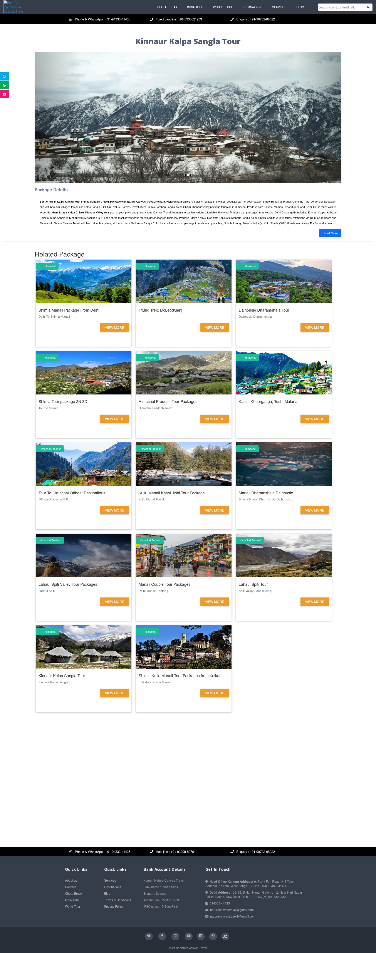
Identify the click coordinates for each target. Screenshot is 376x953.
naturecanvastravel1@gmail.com (232, 916)
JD (225, 936)
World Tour (222, 7)
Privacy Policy (113, 906)
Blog (300, 7)
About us (71, 880)
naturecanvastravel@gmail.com (232, 910)
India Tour (195, 7)
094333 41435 (220, 903)
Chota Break (167, 7)
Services (279, 7)
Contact (70, 887)
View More (114, 327)
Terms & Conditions (117, 900)
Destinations (252, 7)
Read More (330, 233)
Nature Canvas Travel (193, 948)
